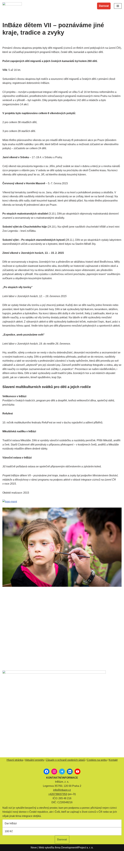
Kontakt (113, 760)
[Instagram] (54, 771)
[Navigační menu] (118, 6)
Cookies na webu (97, 760)
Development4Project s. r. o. (77, 847)
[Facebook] (46, 771)
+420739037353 (57, 794)
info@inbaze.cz (62, 790)
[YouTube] (77, 771)
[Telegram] (62, 771)
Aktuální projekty (34, 760)
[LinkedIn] (70, 771)
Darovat (104, 6)
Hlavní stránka (15, 760)
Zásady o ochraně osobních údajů (65, 760)
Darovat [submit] (62, 839)
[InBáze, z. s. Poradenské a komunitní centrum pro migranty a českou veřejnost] (12, 6)
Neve (34, 847)
